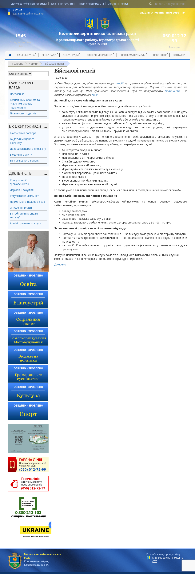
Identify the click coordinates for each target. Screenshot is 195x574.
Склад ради (49, 55)
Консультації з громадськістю (19, 182)
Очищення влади (21, 207)
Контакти (179, 55)
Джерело (60, 264)
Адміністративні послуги (25, 223)
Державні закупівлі (22, 190)
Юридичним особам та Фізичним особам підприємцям (25, 103)
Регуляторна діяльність (25, 196)
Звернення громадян (62, 3)
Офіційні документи (99, 55)
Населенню (17, 94)
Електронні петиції (118, 3)
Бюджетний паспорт (23, 133)
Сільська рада (26, 55)
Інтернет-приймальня (91, 3)
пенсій (119, 83)
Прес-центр (160, 55)
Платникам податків (23, 113)
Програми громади (133, 55)
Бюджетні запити (21, 154)
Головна (17, 63)
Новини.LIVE (173, 91)
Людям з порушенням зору (160, 12)
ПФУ (95, 94)
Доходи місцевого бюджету (28, 148)
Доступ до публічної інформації (29, 3)
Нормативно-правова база (27, 201)
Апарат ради (71, 55)
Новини (33, 63)
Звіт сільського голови (24, 160)
